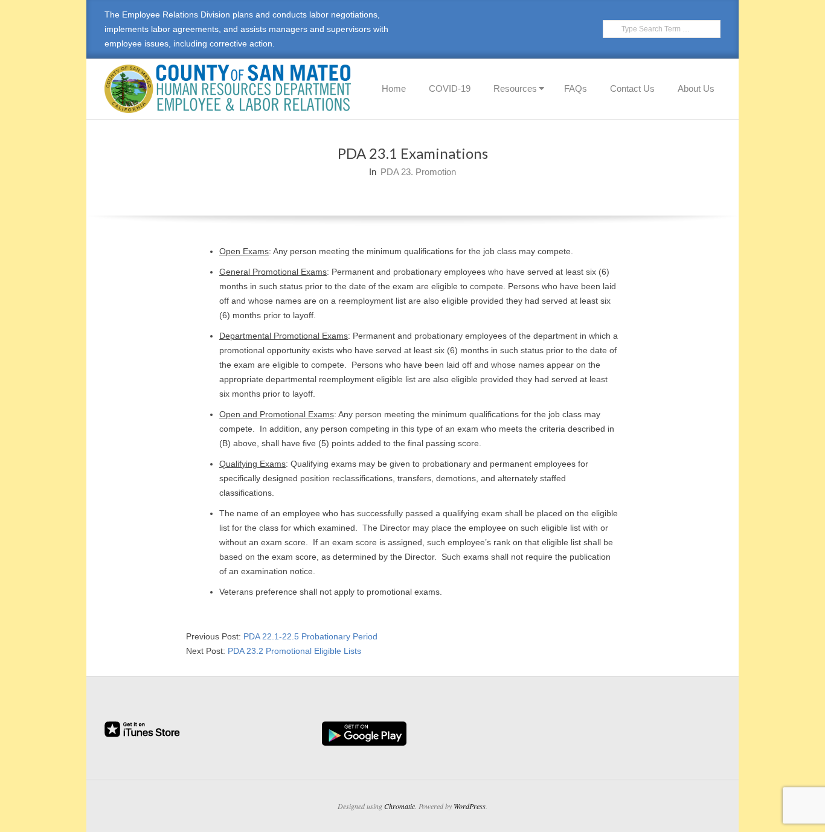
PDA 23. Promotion (418, 172)
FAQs (575, 88)
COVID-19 (449, 88)
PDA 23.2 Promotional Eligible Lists (294, 651)
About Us (696, 88)
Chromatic (399, 806)
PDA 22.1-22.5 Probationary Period (310, 636)
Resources (515, 88)
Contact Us (632, 88)
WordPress (470, 806)
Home (394, 88)
